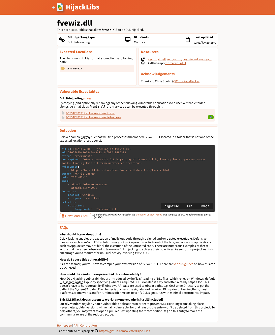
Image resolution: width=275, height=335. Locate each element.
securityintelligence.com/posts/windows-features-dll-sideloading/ (193, 59)
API (76, 325)
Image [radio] (205, 206)
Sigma (85, 137)
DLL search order (71, 282)
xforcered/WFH (175, 63)
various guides (183, 264)
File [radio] (189, 206)
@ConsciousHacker (186, 81)
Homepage (64, 325)
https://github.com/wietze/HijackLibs (124, 331)
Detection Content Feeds (149, 214)
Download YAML (76, 216)
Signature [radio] (172, 206)
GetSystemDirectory (182, 285)
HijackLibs (82, 7)
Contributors (89, 325)
